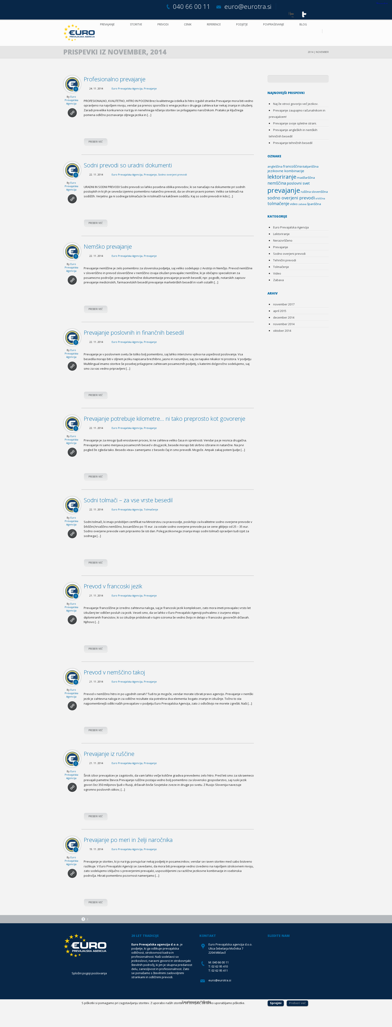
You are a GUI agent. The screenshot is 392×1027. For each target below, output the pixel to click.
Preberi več (95, 141)
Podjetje (242, 24)
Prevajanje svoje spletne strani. (295, 123)
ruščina (306, 192)
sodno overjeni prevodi (291, 198)
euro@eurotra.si (247, 6)
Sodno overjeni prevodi (172, 174)
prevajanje (283, 190)
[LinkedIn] (328, 13)
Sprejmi (276, 1003)
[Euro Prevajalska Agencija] (80, 33)
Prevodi (163, 24)
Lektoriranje (281, 234)
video (294, 204)
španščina (314, 204)
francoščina (292, 166)
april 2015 (279, 311)
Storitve (136, 24)
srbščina (320, 198)
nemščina (276, 183)
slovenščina (319, 192)
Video (277, 273)
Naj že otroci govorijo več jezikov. (295, 104)
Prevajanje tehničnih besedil (292, 143)
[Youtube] (302, 13)
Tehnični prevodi (284, 260)
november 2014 (283, 324)
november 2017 (283, 304)
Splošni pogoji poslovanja (89, 973)
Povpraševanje (273, 24)
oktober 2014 (282, 331)
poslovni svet (298, 183)
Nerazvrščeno (282, 240)
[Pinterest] (311, 13)
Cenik (187, 24)
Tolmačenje (151, 509)
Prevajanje (107, 24)
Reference (214, 24)
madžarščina (306, 178)
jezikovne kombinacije (285, 170)
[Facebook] (285, 13)
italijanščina (310, 166)
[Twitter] (294, 13)
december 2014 (283, 317)
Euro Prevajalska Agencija (71, 100)
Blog (303, 24)
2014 (310, 52)
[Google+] (319, 13)
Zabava (278, 280)
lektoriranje (281, 176)
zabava (302, 204)
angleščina (274, 166)
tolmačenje (278, 203)
